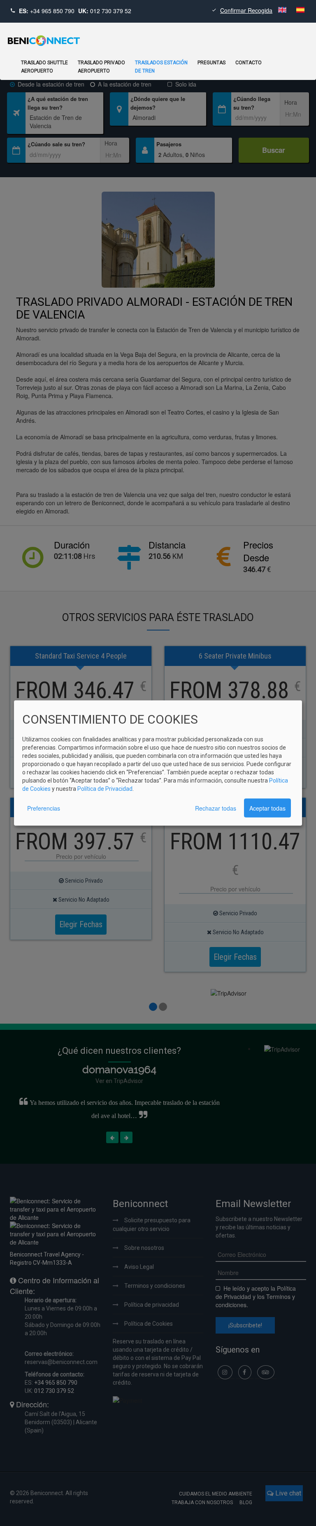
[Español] (300, 10)
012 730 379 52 (110, 11)
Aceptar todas (267, 808)
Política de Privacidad (104, 788)
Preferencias (43, 808)
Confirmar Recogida (246, 10)
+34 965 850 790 (52, 11)
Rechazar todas (215, 808)
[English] (283, 10)
